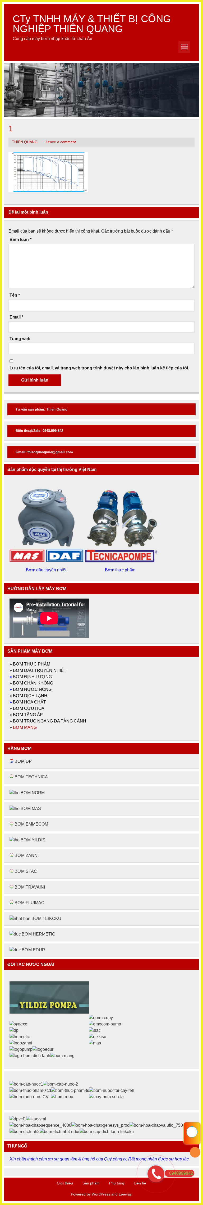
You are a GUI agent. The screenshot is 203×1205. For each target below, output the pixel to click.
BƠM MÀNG (25, 727)
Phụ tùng (116, 1183)
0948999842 (181, 1173)
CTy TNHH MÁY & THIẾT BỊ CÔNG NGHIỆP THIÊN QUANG (92, 23)
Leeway (125, 1194)
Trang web (20, 339)
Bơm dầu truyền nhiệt (46, 570)
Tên (15, 295)
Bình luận (20, 240)
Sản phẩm (91, 1183)
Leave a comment (61, 142)
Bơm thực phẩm (120, 570)
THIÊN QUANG (25, 142)
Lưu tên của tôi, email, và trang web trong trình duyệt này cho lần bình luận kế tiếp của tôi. (99, 368)
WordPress (101, 1194)
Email (16, 317)
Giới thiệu (65, 1183)
